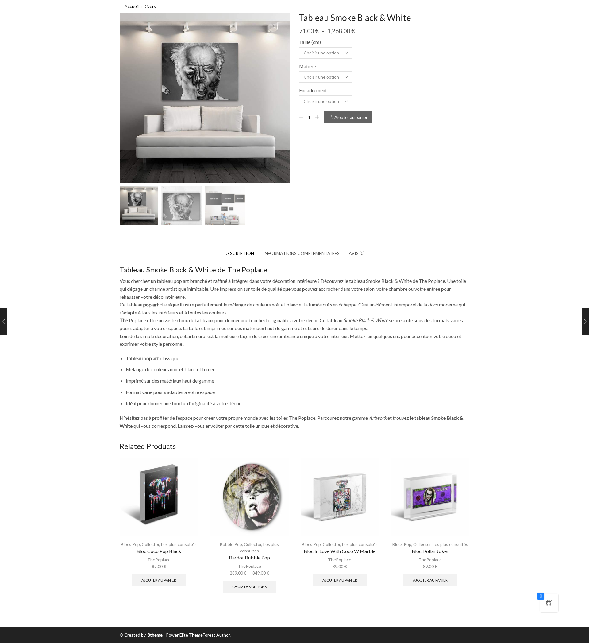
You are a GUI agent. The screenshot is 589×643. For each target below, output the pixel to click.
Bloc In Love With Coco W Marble (339, 551)
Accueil (132, 6)
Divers (150, 6)
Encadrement (313, 90)
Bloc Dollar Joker (430, 551)
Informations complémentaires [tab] (301, 253)
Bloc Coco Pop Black (159, 551)
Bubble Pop (231, 544)
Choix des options (249, 586)
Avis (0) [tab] (356, 253)
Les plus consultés (179, 544)
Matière (307, 66)
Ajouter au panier (351, 117)
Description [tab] (239, 253)
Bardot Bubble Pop (249, 557)
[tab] (239, 253)
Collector (150, 544)
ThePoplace (159, 559)
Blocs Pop (130, 544)
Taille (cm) (310, 42)
